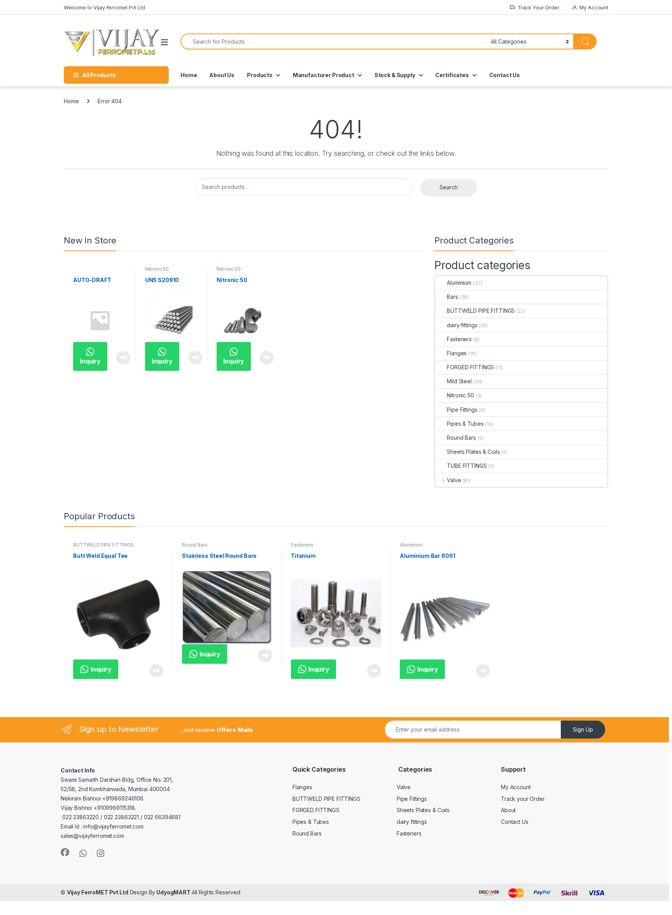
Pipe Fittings (462, 409)
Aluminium (459, 282)
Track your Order (523, 798)
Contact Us (504, 75)
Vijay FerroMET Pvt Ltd (97, 892)
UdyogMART (173, 892)
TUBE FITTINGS (466, 465)
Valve (454, 480)
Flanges (457, 353)
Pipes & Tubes (465, 423)
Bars (452, 296)
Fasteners (459, 339)
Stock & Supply (394, 75)
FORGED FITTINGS (470, 367)
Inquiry (90, 361)
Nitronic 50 (157, 269)
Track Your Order (538, 7)
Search (448, 187)
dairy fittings (462, 325)
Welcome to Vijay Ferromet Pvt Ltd (104, 7)
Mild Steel (459, 381)
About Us (221, 75)
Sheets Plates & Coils (473, 451)
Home (188, 75)
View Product (120, 357)
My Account (593, 7)
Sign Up (583, 729)
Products (260, 75)
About (508, 810)
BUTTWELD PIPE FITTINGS (481, 310)
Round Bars (461, 437)
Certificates (452, 75)
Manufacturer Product (323, 75)
